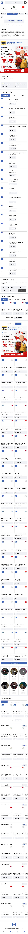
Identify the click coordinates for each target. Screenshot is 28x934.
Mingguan (5, 95)
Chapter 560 (13, 148)
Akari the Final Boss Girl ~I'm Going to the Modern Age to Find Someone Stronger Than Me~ (7, 609)
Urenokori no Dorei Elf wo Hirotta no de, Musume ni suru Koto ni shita (18, 873)
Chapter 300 (13, 201)
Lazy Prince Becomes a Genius (20, 518)
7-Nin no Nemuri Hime (6, 473)
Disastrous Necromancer (15, 197)
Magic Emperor (12, 117)
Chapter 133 (16, 857)
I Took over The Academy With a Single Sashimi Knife (6, 853)
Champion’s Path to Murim (7, 624)
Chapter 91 (12, 264)
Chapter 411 (12, 139)
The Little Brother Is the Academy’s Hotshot (18, 853)
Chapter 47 (4, 523)
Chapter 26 (4, 877)
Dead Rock (17, 473)
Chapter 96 (4, 568)
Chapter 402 (13, 210)
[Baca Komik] (2, 2)
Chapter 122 (4, 897)
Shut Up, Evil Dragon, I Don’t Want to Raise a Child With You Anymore (18, 893)
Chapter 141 (4, 644)
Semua (4, 299)
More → (24, 725)
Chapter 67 (4, 798)
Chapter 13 (4, 402)
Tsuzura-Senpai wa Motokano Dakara (20, 382)
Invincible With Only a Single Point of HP (6, 813)
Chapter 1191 (13, 193)
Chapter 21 (16, 818)
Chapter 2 (17, 447)
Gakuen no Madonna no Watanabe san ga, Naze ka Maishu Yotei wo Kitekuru (7, 443)
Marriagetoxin (17, 458)
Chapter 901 (13, 121)
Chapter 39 (17, 629)
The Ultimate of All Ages (14, 144)
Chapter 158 (13, 103)
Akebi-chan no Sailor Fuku (6, 833)
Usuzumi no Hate (5, 912)
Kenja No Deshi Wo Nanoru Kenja (20, 412)
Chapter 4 (4, 598)
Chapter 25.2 (18, 508)
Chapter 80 (17, 659)
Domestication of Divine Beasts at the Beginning (7, 564)
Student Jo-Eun (17, 639)
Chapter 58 (4, 417)
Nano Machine (12, 215)
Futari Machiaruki (5, 534)
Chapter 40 (4, 739)
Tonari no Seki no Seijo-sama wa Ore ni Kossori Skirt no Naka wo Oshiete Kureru (18, 794)
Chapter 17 (17, 598)
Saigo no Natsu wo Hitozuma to (18, 813)
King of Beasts (17, 579)
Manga (10, 299)
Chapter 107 (12, 273)
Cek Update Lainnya (14, 663)
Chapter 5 (17, 568)
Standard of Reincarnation (15, 251)
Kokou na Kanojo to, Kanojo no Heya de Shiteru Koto (20, 443)
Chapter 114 (4, 432)
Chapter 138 (18, 538)
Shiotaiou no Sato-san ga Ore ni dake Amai (18, 309)
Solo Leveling (12, 233)
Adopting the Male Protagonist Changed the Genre (6, 734)
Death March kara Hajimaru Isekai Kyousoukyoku (7, 428)
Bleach (10, 162)
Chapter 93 (4, 477)
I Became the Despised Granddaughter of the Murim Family (20, 609)
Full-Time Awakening (14, 99)
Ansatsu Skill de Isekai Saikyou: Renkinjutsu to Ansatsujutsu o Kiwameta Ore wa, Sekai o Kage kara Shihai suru (7, 503)
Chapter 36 (17, 492)
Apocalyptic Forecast (19, 624)
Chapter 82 (17, 417)
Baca (5, 679)
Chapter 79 (4, 462)
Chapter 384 (13, 175)
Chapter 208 (13, 246)
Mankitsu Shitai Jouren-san (20, 503)
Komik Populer (18, 317)
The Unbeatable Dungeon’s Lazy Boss (7, 639)
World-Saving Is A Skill (6, 579)
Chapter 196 (13, 255)
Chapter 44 (4, 629)
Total (23, 95)
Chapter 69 (4, 613)
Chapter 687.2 (13, 166)
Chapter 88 (12, 112)
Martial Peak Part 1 (13, 179)
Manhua (23, 299)
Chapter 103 (18, 613)
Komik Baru (18, 720)
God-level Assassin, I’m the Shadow (20, 534)
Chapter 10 (17, 553)
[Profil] (24, 931)
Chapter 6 (4, 659)
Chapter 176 (12, 130)
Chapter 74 (16, 838)
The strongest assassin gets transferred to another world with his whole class (20, 397)
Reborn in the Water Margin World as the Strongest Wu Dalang (20, 655)
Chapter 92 (4, 857)
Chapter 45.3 (16, 739)
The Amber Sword (18, 594)
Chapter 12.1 (5, 447)
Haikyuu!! (11, 206)
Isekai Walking (4, 458)
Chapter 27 (17, 477)
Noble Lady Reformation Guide (6, 754)
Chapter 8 (16, 778)
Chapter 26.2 (5, 508)
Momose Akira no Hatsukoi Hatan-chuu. (18, 833)
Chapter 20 (4, 778)
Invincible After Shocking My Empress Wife (20, 428)
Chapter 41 (4, 917)
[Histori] (17, 931)
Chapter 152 (18, 462)
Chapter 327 (13, 219)
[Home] (3, 931)
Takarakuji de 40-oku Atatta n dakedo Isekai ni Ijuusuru (7, 412)
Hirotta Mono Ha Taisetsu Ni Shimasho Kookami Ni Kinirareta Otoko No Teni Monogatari (7, 397)
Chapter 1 (4, 538)
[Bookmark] (10, 931)
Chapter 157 (18, 523)
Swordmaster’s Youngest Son (16, 242)
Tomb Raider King (13, 135)
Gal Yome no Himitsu (5, 794)
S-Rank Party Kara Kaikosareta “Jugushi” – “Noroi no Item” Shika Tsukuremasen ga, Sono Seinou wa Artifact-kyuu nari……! (20, 488)
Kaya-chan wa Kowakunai (7, 488)
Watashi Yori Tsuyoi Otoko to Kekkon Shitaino (6, 873)
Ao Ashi (11, 170)
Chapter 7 (17, 386)
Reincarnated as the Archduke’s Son (7, 518)
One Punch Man (13, 224)
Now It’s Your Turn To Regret (20, 549)
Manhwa (17, 299)
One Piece (11, 188)
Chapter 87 (16, 313)
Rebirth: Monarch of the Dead (20, 564)
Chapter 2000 (13, 184)
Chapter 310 (13, 228)
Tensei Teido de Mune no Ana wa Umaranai (7, 382)
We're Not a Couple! (17, 774)
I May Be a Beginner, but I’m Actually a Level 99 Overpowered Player (7, 655)
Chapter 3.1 (4, 386)
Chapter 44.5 (5, 492)
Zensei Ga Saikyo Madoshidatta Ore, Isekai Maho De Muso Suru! (18, 711)
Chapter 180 (13, 237)
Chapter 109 (4, 313)
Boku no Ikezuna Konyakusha (6, 774)
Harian (14, 95)
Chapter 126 (12, 157)
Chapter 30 (4, 583)
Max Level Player (13, 260)
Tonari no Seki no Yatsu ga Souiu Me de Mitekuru (6, 309)
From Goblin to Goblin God (6, 893)
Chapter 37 (4, 818)
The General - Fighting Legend (7, 594)
